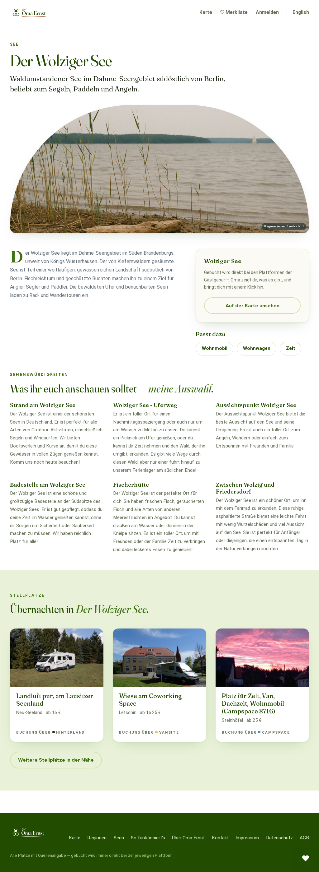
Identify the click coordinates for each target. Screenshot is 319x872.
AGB (304, 838)
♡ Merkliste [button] (234, 12)
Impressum (247, 838)
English (301, 12)
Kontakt (220, 838)
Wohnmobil (214, 348)
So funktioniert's (148, 838)
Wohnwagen (256, 348)
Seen (119, 838)
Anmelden (267, 12)
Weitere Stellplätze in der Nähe (56, 760)
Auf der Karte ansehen (252, 305)
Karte (205, 12)
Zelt (290, 348)
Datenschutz (279, 838)
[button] (305, 858)
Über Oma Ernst (188, 838)
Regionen (97, 838)
